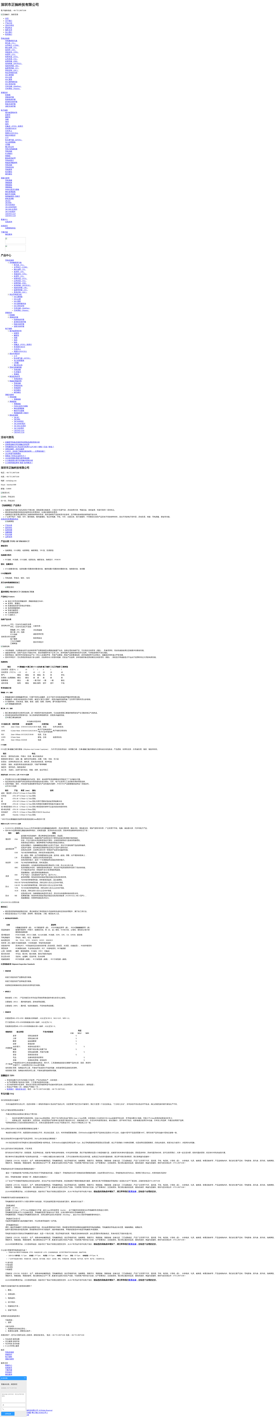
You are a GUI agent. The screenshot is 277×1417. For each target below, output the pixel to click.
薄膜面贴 (8, 185)
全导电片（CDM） (12, 45)
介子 (7, 138)
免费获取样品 (10, 228)
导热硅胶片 (9, 160)
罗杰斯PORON (10, 128)
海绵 (7, 122)
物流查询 (8, 234)
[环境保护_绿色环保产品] (15, 251)
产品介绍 (8, 23)
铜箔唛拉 (8, 174)
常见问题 (8, 534)
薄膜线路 (8, 183)
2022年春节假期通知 (13, 453)
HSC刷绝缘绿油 (11, 82)
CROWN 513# (10, 216)
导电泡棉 (8, 151)
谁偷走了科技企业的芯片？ (15, 456)
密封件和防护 (10, 135)
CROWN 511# (10, 214)
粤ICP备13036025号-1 (40, 1413)
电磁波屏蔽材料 (11, 163)
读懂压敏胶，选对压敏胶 (14, 449)
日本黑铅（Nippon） (13, 88)
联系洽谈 (132, 1191)
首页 (7, 18)
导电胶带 (8, 169)
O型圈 (7, 144)
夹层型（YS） (10, 54)
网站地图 (27, 1413)
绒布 (7, 124)
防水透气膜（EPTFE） (14, 140)
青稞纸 (7, 156)
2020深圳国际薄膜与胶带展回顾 (17, 458)
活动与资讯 (9, 25)
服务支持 (8, 30)
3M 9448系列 (10, 205)
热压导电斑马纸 (11, 73)
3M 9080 (8, 203)
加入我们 (8, 32)
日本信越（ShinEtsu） (13, 86)
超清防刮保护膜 (11, 102)
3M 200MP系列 (11, 207)
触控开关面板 (10, 194)
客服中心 (4, 219)
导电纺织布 (9, 167)
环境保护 (8, 1372)
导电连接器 (5, 38)
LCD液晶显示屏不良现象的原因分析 (19, 460)
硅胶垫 (7, 115)
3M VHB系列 (10, 211)
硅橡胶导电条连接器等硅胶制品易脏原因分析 (22, 442)
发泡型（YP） (10, 50)
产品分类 (8, 525)
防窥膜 (7, 95)
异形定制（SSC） (12, 70)
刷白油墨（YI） (11, 47)
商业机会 (8, 28)
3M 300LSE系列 (11, 209)
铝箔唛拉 (8, 172)
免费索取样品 (13, 519)
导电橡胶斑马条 (11, 41)
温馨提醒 (8, 532)
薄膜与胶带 (5, 178)
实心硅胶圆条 (10, 142)
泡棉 (7, 119)
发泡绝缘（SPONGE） (14, 63)
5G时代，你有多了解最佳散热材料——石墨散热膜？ (25, 451)
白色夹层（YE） (11, 59)
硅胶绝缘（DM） (11, 61)
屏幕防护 (4, 92)
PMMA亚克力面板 (12, 189)
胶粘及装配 (9, 198)
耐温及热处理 (10, 158)
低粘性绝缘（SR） (12, 66)
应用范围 (8, 530)
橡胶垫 (7, 117)
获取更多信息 (20, 1089)
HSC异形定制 (10, 84)
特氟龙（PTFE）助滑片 (14, 126)
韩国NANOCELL (11, 133)
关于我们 (8, 21)
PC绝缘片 (9, 153)
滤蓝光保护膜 (10, 106)
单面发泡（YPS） (12, 52)
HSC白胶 (8, 77)
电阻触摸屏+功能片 (12, 196)
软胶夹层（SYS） (12, 57)
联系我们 (8, 34)
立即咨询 (8, 537)
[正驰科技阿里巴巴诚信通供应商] (15, 243)
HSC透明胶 (9, 75)
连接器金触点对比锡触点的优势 (17, 444)
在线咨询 (8, 222)
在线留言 (4, 226)
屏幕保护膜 (9, 97)
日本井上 (8, 131)
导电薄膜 (8, 180)
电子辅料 (4, 110)
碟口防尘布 (9, 147)
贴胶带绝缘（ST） (12, 68)
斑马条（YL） (10, 43)
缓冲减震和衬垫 (11, 112)
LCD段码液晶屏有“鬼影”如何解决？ (19, 463)
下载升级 (4, 232)
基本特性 (8, 528)
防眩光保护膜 (10, 104)
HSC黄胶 (8, 79)
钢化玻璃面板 (10, 192)
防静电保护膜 (10, 99)
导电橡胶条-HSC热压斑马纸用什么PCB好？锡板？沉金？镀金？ (29, 447)
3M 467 (8, 201)
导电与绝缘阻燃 (11, 149)
